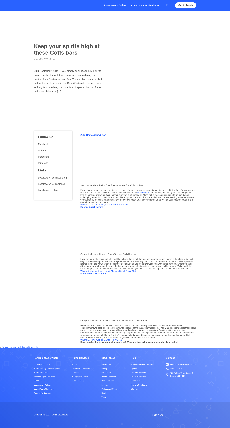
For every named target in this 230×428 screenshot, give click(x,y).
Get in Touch (185, 5)
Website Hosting (41, 372)
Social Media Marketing (44, 389)
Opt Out (134, 368)
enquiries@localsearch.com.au (181, 364)
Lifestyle (104, 385)
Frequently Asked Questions (142, 364)
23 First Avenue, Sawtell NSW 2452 (101, 340)
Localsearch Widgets (42, 385)
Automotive (106, 364)
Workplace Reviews (80, 377)
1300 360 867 (174, 368)
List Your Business (138, 372)
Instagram (43, 156)
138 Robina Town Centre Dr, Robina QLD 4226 (180, 374)
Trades (104, 397)
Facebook (43, 144)
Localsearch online (48, 190)
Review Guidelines (138, 377)
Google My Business (42, 393)
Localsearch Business (81, 368)
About (74, 364)
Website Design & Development (47, 368)
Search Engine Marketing (44, 377)
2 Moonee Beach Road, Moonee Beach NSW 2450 (108, 271)
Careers (75, 372)
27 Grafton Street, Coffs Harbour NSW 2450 (104, 204)
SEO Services (39, 381)
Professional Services (110, 389)
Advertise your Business (145, 5)
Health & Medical (108, 377)
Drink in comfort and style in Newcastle (20, 347)
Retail (103, 393)
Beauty (104, 368)
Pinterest (43, 163)
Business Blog (78, 381)
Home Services (107, 381)
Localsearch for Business (51, 184)
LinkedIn (42, 150)
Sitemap (134, 389)
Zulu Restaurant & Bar (93, 135)
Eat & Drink (106, 372)
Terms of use (136, 381)
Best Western (143, 192)
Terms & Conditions (139, 385)
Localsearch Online (115, 5)
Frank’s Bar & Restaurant (93, 273)
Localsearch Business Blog (52, 177)
